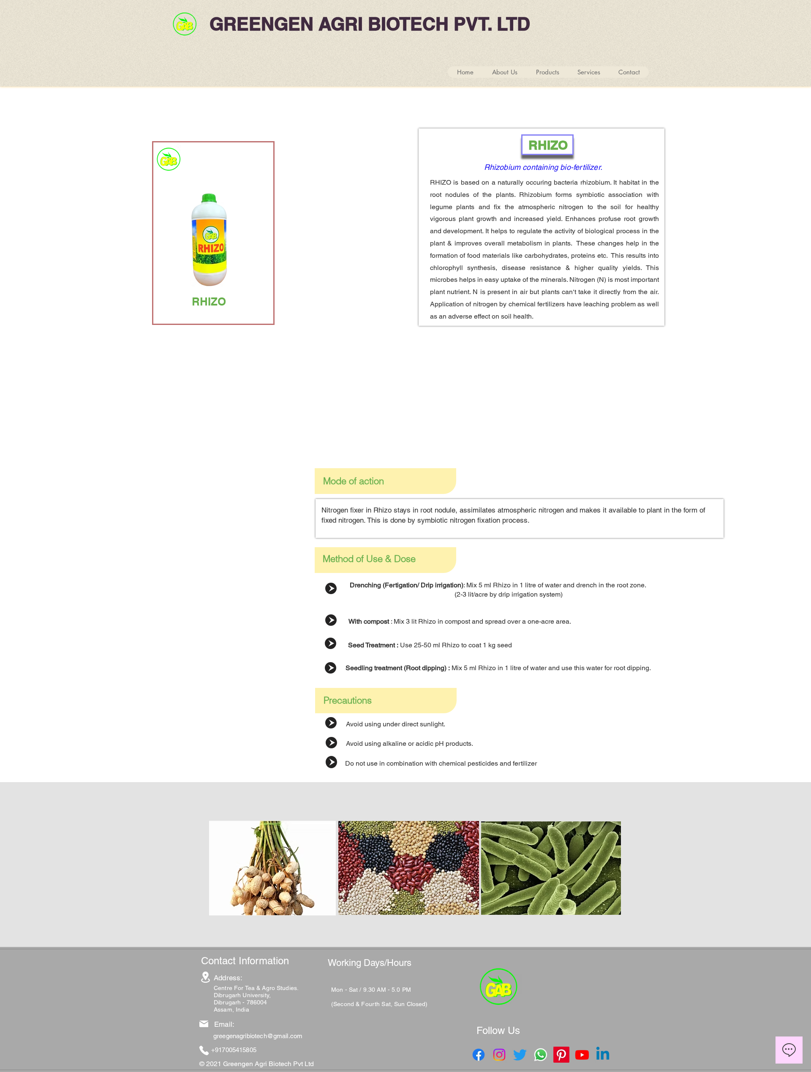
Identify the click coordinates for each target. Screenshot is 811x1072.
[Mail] (203, 1024)
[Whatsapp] (541, 1055)
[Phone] (204, 1050)
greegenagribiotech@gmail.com (257, 1035)
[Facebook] (479, 1055)
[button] (547, 72)
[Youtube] (582, 1055)
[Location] (205, 977)
